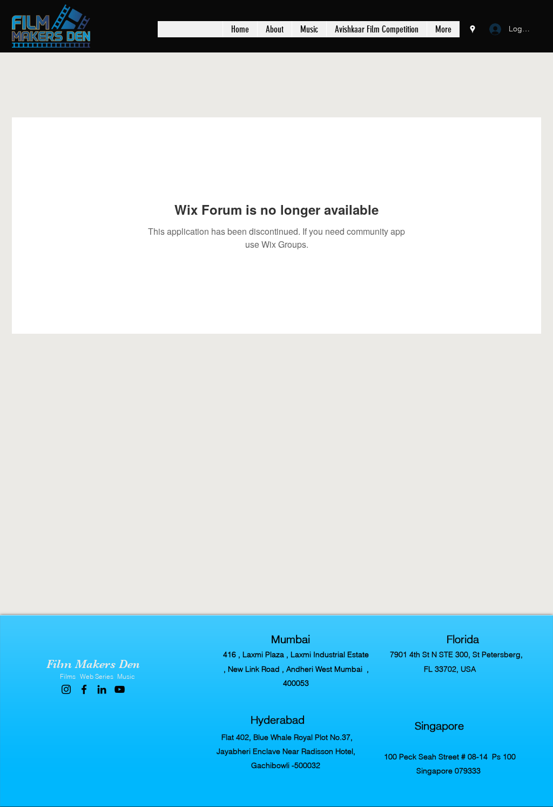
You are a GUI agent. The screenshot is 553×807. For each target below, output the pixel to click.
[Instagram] (66, 689)
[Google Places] (472, 29)
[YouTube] (119, 689)
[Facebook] (84, 689)
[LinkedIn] (102, 689)
